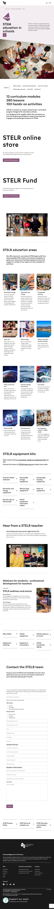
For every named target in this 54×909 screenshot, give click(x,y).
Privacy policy (37, 871)
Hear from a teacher (43, 85)
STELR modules (17, 85)
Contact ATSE (37, 869)
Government (12, 714)
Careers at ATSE (38, 874)
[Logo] (27, 845)
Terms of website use (39, 872)
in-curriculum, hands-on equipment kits (31, 460)
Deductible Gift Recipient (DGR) (12, 895)
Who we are (5, 871)
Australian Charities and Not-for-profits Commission (32, 893)
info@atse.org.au (14, 891)
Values (4, 876)
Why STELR (30, 89)
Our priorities (5, 869)
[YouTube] (14, 884)
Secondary (11, 707)
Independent (12, 717)
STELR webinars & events (19, 89)
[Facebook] (10, 884)
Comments (9, 781)
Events (4, 874)
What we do (7, 8)
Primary (11, 705)
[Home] (3, 9)
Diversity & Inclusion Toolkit (24, 872)
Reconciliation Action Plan (24, 869)
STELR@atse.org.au (26, 464)
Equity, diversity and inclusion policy (25, 871)
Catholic (11, 716)
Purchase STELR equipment (29, 85)
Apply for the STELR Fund (11, 196)
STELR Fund (37, 89)
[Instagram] (7, 884)
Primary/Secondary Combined (16, 709)
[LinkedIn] (3, 884)
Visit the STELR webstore (11, 160)
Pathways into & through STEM (16, 8)
